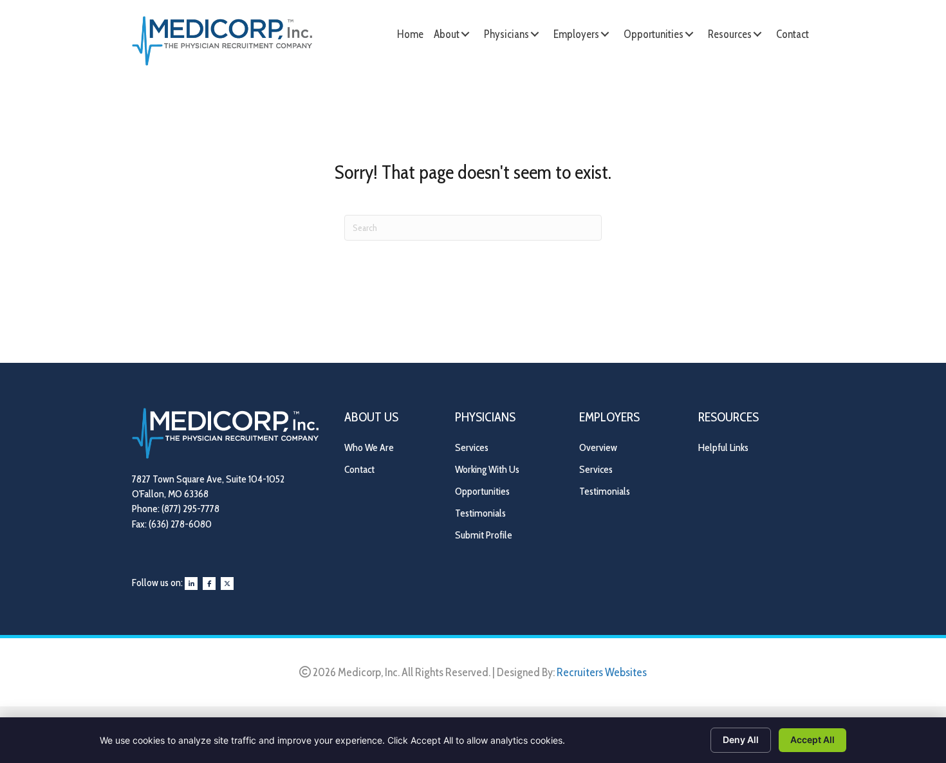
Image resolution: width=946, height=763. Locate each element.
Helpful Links (723, 447)
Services (471, 447)
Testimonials (480, 513)
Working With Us (487, 469)
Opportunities (482, 491)
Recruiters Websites (602, 672)
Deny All (741, 739)
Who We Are (369, 447)
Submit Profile (483, 535)
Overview (598, 447)
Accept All (812, 739)
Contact (359, 469)
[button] (465, 34)
